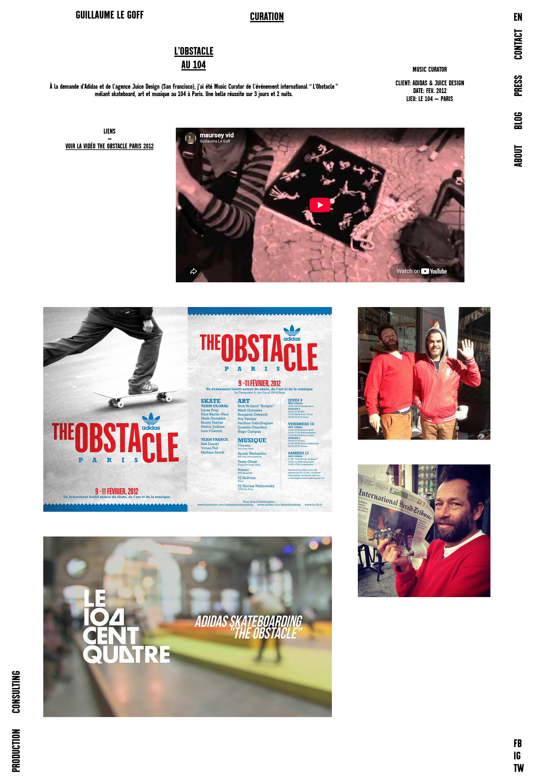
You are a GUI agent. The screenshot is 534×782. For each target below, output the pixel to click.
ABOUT (519, 156)
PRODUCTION (16, 750)
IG (517, 756)
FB (518, 744)
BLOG (519, 121)
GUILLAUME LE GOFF (110, 14)
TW (519, 768)
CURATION (267, 17)
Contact (519, 44)
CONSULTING (16, 692)
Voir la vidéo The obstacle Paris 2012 (110, 146)
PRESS (519, 85)
